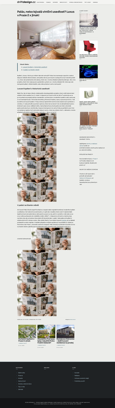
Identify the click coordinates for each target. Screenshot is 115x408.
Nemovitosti (63, 2)
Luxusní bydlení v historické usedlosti (35, 67)
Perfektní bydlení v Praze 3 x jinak (26, 340)
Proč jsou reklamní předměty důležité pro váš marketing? (88, 103)
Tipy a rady (87, 2)
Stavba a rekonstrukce (75, 2)
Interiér (55, 2)
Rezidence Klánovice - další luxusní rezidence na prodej (65, 341)
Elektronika (40, 2)
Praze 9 (95, 159)
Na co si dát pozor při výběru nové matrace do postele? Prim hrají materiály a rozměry (88, 30)
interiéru (64, 220)
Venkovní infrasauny (85, 178)
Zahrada (95, 2)
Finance (48, 2)
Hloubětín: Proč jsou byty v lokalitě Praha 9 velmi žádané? (46, 341)
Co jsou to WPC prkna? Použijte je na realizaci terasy (88, 127)
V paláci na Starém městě (31, 70)
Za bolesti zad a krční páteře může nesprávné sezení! (88, 56)
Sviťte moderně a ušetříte (86, 79)
